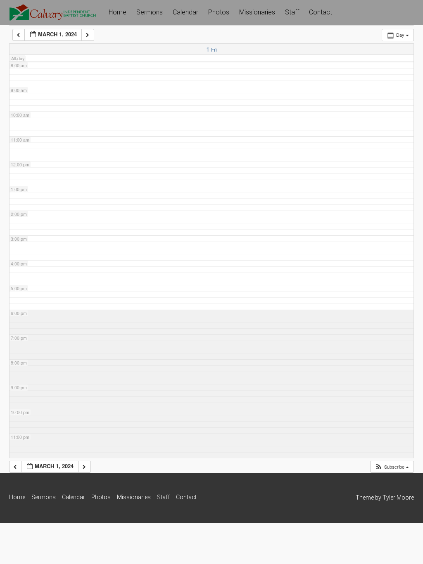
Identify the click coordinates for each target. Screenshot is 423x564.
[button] (392, 466)
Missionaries (257, 12)
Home (117, 12)
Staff (292, 12)
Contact (320, 12)
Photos (218, 12)
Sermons (149, 12)
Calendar (185, 12)
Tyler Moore (398, 497)
